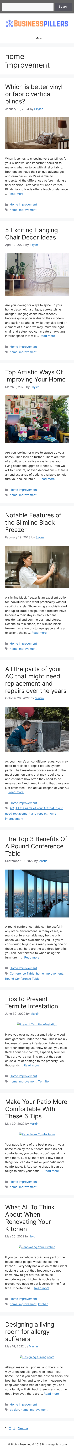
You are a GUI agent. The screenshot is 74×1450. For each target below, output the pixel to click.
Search (63, 6)
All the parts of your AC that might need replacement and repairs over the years (35, 679)
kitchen (43, 1304)
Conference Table (22, 973)
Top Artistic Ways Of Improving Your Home (35, 375)
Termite (43, 1081)
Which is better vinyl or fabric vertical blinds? (33, 94)
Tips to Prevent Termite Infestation (31, 1002)
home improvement (23, 210)
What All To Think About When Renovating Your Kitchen (30, 1217)
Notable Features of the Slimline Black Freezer (33, 522)
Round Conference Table (22, 978)
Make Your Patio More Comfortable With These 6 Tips (36, 1109)
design (14, 1409)
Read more (16, 193)
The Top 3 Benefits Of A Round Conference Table (36, 846)
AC (12, 808)
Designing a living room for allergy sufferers (29, 1331)
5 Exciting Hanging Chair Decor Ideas (31, 233)
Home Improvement (23, 204)
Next (23, 1428)
